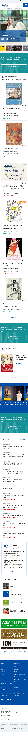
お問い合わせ (17, 695)
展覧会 (2, 663)
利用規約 (3, 728)
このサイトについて (6, 693)
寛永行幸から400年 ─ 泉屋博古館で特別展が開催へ (13, 447)
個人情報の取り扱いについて (16, 728)
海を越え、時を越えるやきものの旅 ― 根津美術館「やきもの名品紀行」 (13, 464)
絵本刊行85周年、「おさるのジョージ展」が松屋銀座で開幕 (13, 480)
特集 (15, 666)
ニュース (3, 669)
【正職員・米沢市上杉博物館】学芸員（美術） (13, 496)
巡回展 (12, 586)
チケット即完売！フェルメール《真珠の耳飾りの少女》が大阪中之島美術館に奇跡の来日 (14, 456)
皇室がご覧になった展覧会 (17, 611)
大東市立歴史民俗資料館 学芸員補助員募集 (14, 535)
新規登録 (16, 687)
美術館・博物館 (18, 663)
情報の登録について (19, 693)
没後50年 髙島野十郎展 (10, 148)
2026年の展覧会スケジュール (20, 675)
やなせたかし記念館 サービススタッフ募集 (14, 525)
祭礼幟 (5, 303)
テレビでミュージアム (16, 603)
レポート (3, 666)
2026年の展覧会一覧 (15, 594)
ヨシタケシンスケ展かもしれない (13, 226)
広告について (4, 695)
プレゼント (16, 669)
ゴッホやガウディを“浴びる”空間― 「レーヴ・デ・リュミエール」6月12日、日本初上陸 (14, 404)
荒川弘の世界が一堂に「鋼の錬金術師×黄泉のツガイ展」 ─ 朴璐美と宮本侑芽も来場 (14, 472)
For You (3, 689)
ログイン (3, 687)
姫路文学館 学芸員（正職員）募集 (13, 515)
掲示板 (15, 671)
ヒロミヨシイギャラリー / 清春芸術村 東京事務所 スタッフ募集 (13, 506)
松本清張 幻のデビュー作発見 (13, 186)
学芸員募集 (4, 671)
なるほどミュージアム (6, 683)
